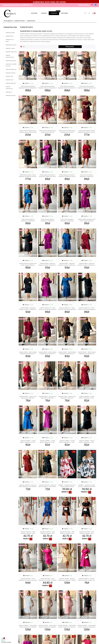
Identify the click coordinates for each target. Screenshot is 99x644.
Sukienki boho (9, 36)
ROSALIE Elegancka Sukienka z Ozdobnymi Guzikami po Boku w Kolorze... (47, 176)
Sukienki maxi (9, 80)
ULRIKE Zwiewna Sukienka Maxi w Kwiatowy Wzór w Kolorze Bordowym (47, 132)
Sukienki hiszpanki (11, 83)
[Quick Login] (89, 13)
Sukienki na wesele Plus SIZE (11, 65)
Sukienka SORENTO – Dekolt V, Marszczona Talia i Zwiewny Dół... (86, 579)
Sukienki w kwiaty (10, 73)
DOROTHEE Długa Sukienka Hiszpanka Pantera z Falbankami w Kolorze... (28, 88)
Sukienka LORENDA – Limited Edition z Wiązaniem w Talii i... (87, 397)
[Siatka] (21, 46)
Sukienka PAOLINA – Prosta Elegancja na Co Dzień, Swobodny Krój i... (28, 580)
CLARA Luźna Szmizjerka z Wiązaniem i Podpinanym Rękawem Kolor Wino (87, 176)
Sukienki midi (9, 76)
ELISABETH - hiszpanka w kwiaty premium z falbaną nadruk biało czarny (86, 486)
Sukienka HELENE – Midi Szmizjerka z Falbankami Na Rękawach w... (28, 352)
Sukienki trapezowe (11, 52)
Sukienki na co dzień (10, 40)
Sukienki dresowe (10, 95)
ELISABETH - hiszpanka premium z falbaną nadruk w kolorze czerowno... (67, 486)
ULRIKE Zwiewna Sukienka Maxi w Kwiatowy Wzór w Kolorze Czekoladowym (67, 132)
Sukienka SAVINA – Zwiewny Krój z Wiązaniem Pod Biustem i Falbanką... (28, 398)
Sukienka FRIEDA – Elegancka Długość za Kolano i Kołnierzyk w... (48, 264)
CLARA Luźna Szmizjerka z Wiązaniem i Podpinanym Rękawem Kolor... (47, 220)
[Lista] (24, 46)
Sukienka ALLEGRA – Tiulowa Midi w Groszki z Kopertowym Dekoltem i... (28, 627)
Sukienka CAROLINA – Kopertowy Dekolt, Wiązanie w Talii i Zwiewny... (28, 485)
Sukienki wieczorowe (9, 87)
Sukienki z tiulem (10, 48)
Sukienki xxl (9, 92)
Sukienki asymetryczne (10, 56)
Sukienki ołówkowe (11, 69)
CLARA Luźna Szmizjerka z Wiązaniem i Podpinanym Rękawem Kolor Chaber (28, 220)
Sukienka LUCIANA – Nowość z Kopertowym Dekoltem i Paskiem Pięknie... (67, 580)
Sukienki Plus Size (10, 27)
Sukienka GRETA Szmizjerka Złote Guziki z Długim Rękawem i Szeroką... (86, 220)
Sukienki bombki (10, 32)
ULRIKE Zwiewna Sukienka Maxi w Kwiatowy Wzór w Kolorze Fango (27, 131)
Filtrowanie (74, 47)
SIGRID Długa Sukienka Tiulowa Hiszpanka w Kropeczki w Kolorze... (87, 131)
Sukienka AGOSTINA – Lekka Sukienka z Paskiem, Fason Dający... (28, 533)
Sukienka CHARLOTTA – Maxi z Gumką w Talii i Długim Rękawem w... (47, 309)
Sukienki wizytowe (11, 60)
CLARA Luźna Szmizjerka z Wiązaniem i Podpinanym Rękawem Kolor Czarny (67, 220)
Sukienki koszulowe (11, 45)
